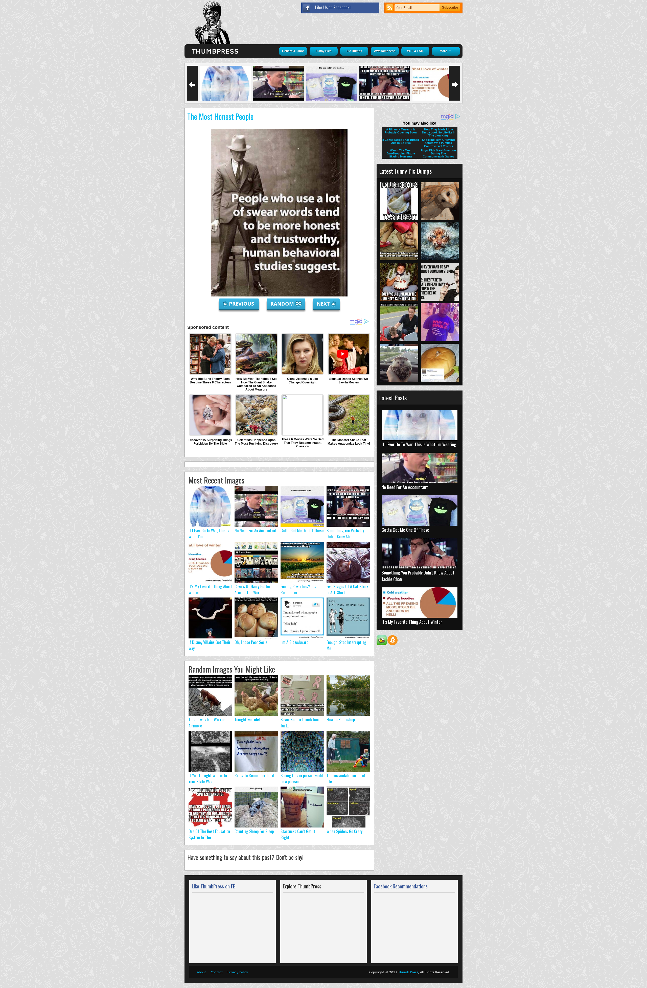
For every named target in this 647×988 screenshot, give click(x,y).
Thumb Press (408, 972)
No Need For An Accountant (255, 530)
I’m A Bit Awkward (295, 642)
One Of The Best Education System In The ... (209, 834)
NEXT (323, 303)
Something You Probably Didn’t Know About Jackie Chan (418, 575)
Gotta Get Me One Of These (302, 530)
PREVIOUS (242, 303)
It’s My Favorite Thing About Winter (412, 621)
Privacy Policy (237, 972)
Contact (217, 972)
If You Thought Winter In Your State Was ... (208, 778)
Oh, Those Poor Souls (251, 642)
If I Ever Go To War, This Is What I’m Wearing (419, 444)
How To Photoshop (341, 720)
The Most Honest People (220, 116)
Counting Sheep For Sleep (254, 831)
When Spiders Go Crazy (344, 831)
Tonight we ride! (247, 720)
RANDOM (282, 303)
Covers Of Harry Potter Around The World (252, 589)
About (201, 972)
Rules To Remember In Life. (256, 775)
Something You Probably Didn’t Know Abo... (345, 533)
